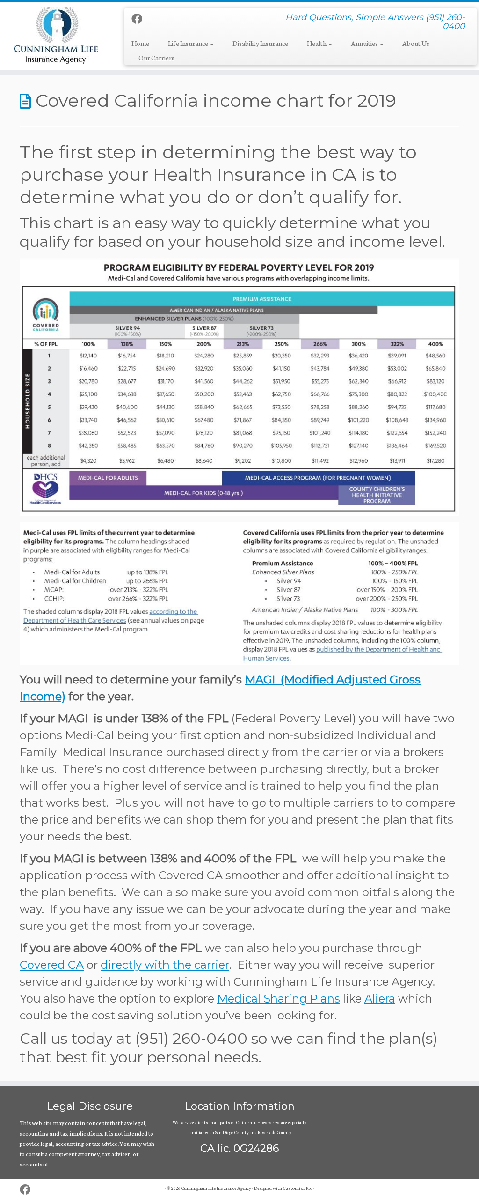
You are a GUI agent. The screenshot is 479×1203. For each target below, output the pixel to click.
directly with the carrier (165, 965)
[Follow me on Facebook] (139, 18)
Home (140, 43)
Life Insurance (188, 43)
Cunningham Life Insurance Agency (216, 1188)
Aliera (379, 998)
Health (317, 43)
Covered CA (52, 965)
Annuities (365, 43)
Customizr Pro (297, 1188)
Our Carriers (156, 57)
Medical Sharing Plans (278, 998)
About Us (415, 43)
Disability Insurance (260, 43)
